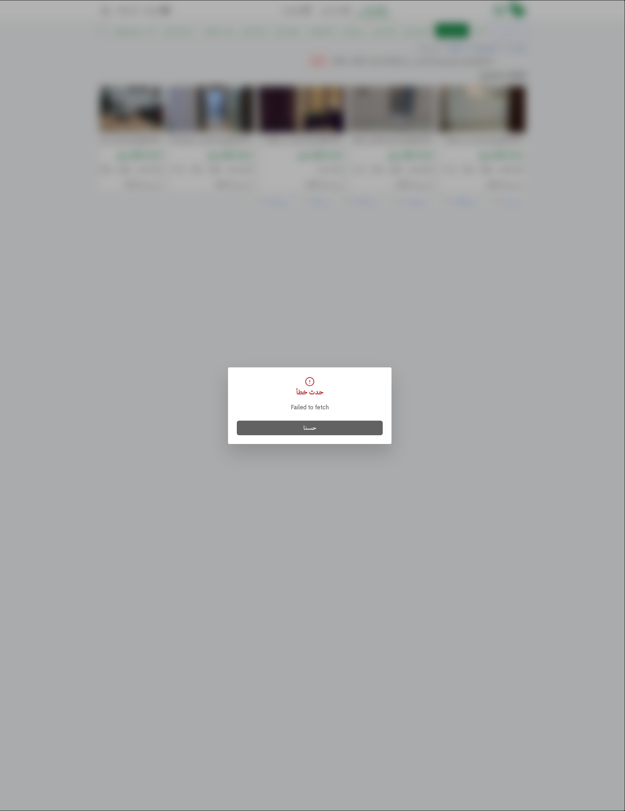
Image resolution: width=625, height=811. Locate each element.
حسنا (310, 428)
